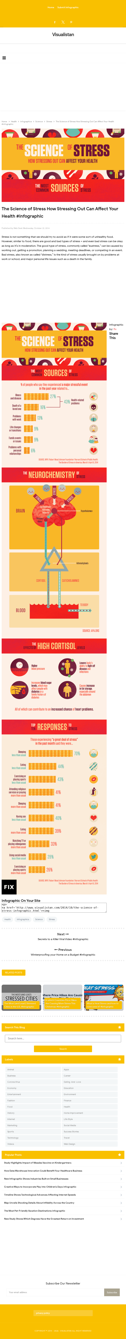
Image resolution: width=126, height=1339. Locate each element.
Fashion (11, 1100)
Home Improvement (73, 1113)
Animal (10, 1069)
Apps (66, 1069)
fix (115, 329)
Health (7, 919)
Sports (10, 1131)
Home (51, 7)
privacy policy (43, 1313)
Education (69, 1088)
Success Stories (71, 1131)
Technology (13, 1137)
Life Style (68, 1119)
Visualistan (66, 1331)
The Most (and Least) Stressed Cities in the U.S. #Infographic (20, 1005)
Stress (52, 919)
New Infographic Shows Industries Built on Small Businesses (36, 1178)
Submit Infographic (68, 7)
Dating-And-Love (72, 1082)
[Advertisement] (63, 87)
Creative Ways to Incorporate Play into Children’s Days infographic (40, 1186)
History (10, 1113)
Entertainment (14, 1094)
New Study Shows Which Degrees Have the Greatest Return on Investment (44, 1218)
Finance (67, 1100)
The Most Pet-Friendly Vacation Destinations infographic (34, 1210)
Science (39, 919)
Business (11, 1075)
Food (9, 1106)
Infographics (23, 919)
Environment (70, 1094)
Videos (10, 1144)
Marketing (12, 1125)
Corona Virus (13, 1082)
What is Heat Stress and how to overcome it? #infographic (102, 1005)
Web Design (69, 1144)
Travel (67, 1137)
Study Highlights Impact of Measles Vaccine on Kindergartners (37, 1162)
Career (67, 1075)
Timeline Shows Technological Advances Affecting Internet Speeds (40, 1194)
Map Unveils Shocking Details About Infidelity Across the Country (39, 1202)
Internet (11, 1119)
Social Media (70, 1125)
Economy (11, 1088)
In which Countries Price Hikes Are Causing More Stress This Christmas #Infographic (61, 1003)
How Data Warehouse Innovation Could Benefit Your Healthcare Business (43, 1170)
